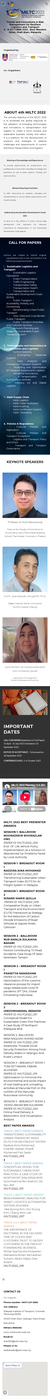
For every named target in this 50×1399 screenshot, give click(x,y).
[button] (3, 4)
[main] (25, 27)
